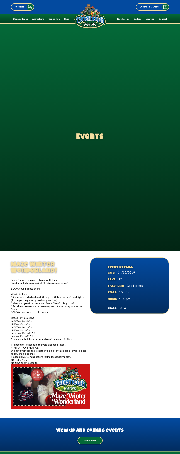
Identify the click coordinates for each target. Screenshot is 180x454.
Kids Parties (123, 19)
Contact (163, 19)
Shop (66, 19)
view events (90, 440)
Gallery (137, 19)
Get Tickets (135, 285)
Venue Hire (54, 19)
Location (150, 19)
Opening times (20, 19)
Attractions (38, 19)
